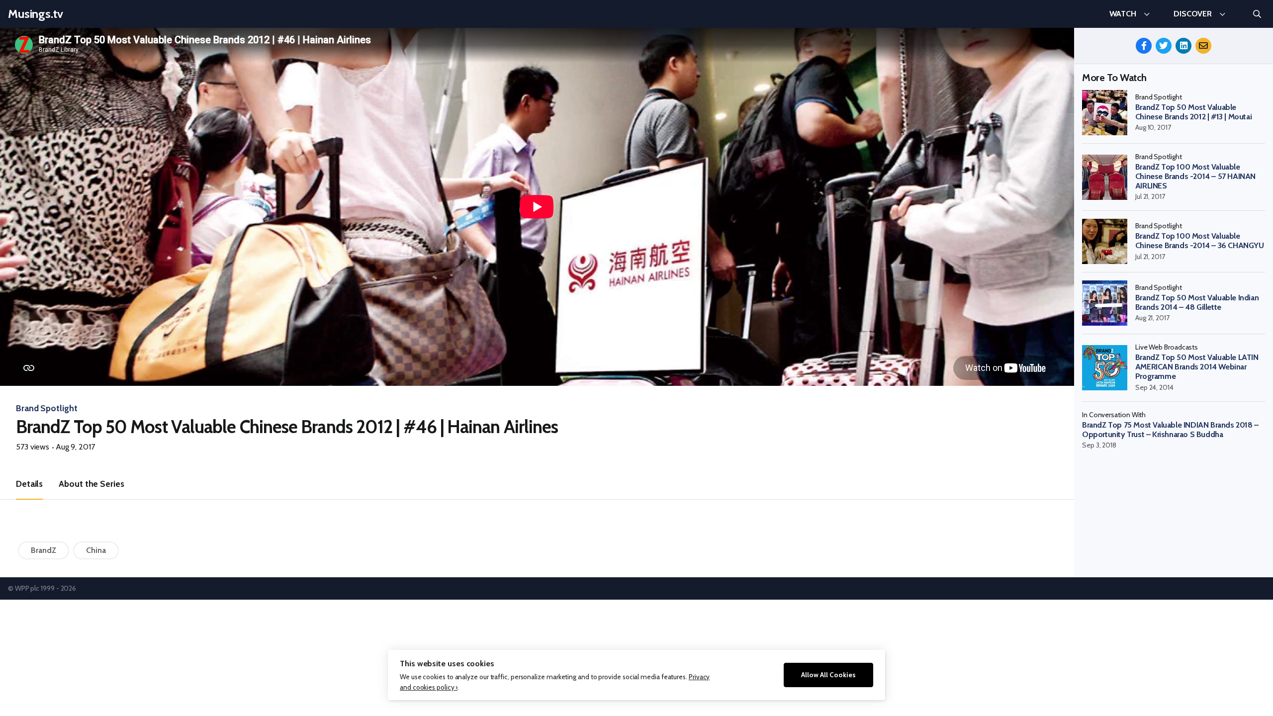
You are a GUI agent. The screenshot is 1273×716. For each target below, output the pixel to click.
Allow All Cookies (828, 675)
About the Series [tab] (91, 483)
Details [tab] (29, 483)
